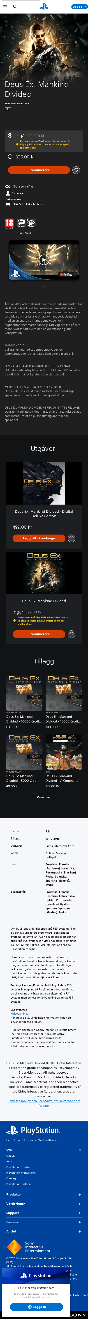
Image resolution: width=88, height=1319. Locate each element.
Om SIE (10, 1156)
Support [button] (12, 1213)
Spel (19, 1140)
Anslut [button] (11, 1231)
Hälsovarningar (20, 1013)
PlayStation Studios (18, 1167)
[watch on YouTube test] (67, 274)
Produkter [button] (14, 1194)
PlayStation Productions (21, 1173)
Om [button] (9, 1150)
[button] (44, 260)
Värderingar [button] (15, 1204)
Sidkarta (74, 1295)
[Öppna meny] (5, 7)
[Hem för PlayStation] (44, 7)
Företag (11, 1178)
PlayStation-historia (18, 1184)
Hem (9, 1140)
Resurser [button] (13, 1222)
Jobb (9, 1161)
